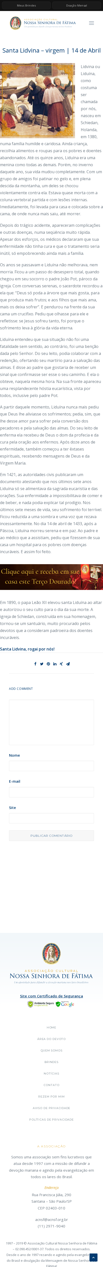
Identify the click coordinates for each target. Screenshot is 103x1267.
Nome (14, 755)
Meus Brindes (26, 5)
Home (51, 1027)
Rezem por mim (51, 1096)
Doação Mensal (76, 5)
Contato (51, 1085)
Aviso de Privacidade (51, 1108)
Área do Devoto (51, 1039)
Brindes (51, 1062)
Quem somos (51, 1050)
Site (12, 807)
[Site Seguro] (51, 1003)
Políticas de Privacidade (51, 1119)
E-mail (14, 781)
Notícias (51, 1073)
